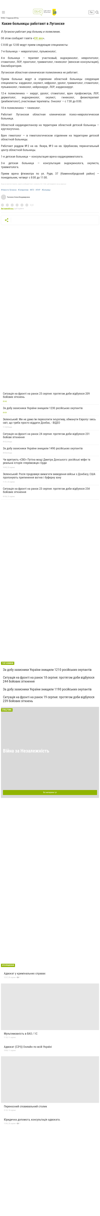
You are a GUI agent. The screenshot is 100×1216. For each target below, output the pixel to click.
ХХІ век (38, 38)
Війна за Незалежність (26, 751)
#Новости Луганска (8, 190)
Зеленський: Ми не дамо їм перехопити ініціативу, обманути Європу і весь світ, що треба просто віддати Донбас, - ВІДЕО (49, 421)
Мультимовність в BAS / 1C (20, 1033)
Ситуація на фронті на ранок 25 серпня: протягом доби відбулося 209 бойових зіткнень (46, 395)
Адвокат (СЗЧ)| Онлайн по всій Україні (28, 1046)
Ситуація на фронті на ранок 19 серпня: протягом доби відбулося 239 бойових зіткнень (48, 699)
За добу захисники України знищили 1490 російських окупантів (43, 448)
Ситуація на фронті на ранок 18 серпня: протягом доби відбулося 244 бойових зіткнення (48, 679)
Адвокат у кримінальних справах (24, 973)
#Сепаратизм (23, 190)
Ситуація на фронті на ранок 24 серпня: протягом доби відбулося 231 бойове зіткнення (46, 435)
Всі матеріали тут (50, 792)
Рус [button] (91, 12)
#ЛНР (38, 190)
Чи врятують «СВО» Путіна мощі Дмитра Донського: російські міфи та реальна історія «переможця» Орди (46, 461)
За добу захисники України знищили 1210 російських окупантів (47, 670)
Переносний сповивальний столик (25, 1106)
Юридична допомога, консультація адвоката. (32, 1119)
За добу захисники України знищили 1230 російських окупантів (43, 408)
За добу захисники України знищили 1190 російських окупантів (47, 689)
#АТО (32, 190)
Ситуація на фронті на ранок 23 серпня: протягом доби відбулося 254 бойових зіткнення (46, 490)
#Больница (46, 190)
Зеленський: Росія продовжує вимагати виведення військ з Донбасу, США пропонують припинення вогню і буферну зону (49, 475)
